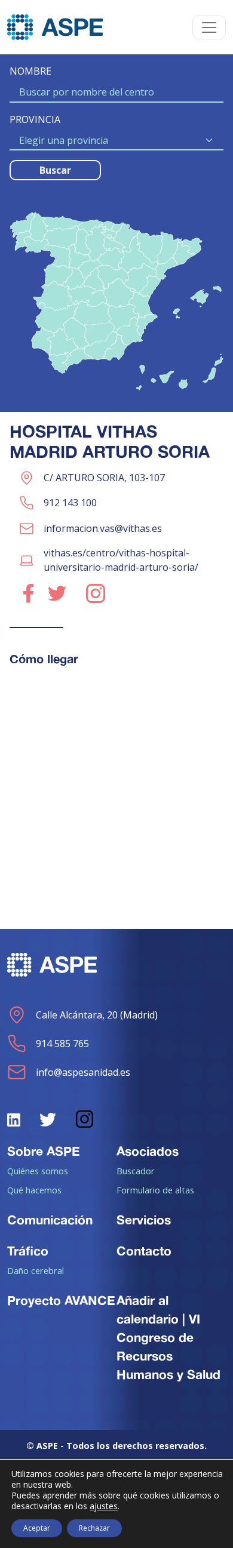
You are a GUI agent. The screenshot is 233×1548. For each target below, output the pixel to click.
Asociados (147, 1151)
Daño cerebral (35, 1270)
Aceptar (36, 1528)
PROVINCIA (35, 119)
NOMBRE (30, 71)
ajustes (104, 1506)
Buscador (135, 1171)
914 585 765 (62, 1043)
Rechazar (94, 1528)
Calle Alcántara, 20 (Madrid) (97, 1014)
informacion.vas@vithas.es (103, 528)
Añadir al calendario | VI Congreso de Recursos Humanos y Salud (168, 1337)
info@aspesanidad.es (83, 1072)
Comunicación (50, 1219)
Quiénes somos (37, 1171)
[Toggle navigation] (209, 27)
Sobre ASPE (43, 1151)
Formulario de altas (155, 1190)
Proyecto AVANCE (61, 1300)
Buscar (55, 170)
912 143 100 (70, 502)
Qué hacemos (34, 1190)
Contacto (143, 1250)
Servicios (143, 1219)
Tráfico (27, 1250)
